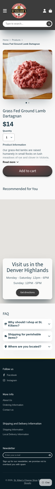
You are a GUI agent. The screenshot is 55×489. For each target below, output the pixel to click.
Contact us (8, 409)
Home (6, 40)
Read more (9, 162)
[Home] (19, 10)
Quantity (7, 131)
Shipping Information (13, 429)
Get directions (27, 292)
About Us (7, 400)
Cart (50, 11)
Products (16, 40)
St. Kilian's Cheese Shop (25, 480)
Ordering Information (13, 405)
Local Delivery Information (16, 434)
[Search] (49, 23)
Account (44, 11)
